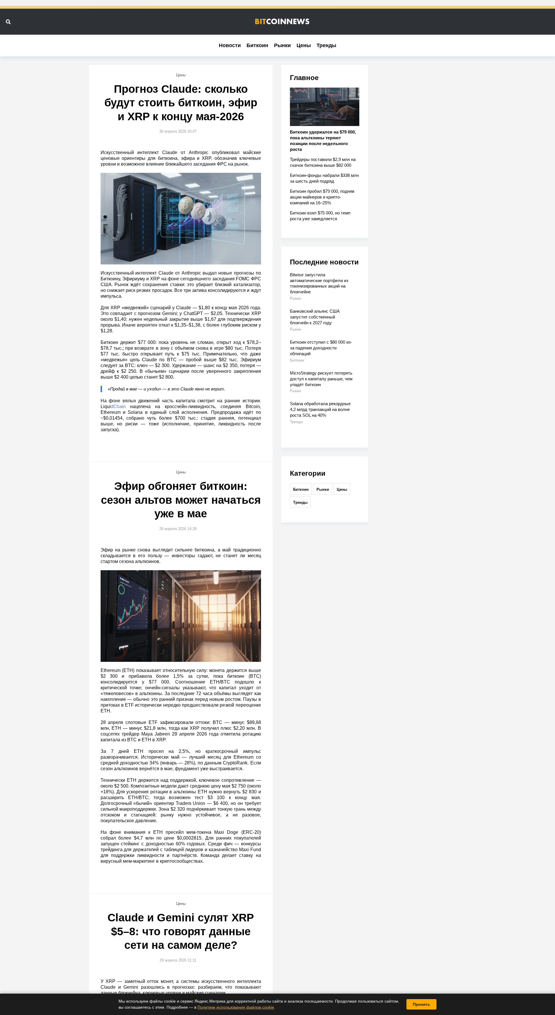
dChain (118, 406)
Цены (304, 45)
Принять (421, 1004)
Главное (304, 78)
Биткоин (257, 45)
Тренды (326, 45)
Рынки (282, 45)
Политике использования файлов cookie (235, 1007)
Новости (230, 45)
